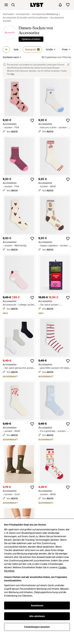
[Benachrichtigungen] (60, 4)
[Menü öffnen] (6, 5)
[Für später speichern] (32, 120)
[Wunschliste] (67, 4)
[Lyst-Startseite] (36, 5)
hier (12, 74)
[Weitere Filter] (6, 49)
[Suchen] (13, 5)
